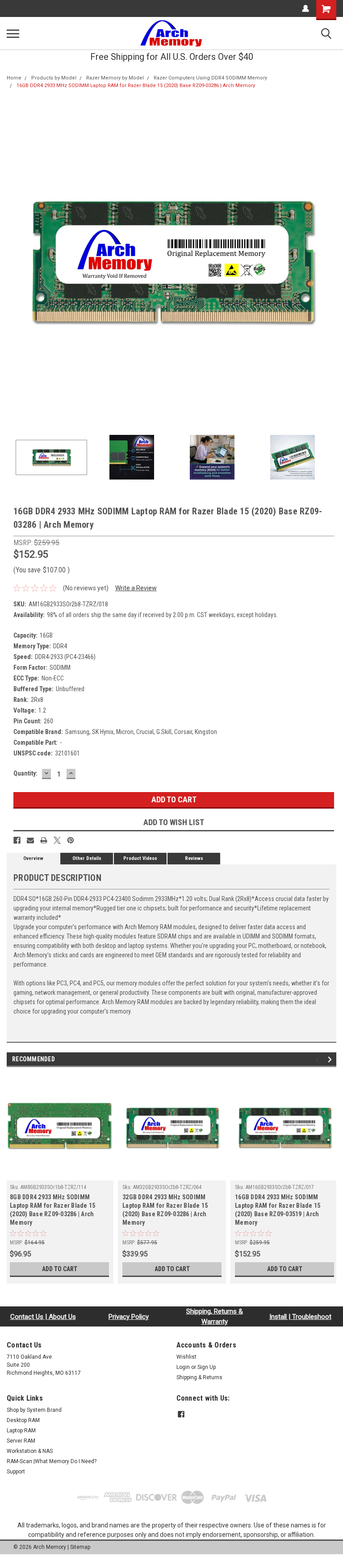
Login (183, 1367)
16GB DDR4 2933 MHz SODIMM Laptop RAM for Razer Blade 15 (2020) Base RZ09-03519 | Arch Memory (277, 1209)
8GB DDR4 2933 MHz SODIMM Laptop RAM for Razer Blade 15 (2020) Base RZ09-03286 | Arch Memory (52, 1209)
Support (16, 1471)
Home (14, 78)
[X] (57, 840)
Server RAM (21, 1441)
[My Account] (305, 8)
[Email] (30, 840)
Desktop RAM (23, 1420)
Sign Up (206, 1367)
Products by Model (53, 78)
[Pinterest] (70, 840)
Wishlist (186, 1357)
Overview (33, 858)
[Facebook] (17, 840)
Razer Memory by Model (115, 78)
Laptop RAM (21, 1430)
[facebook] (181, 1414)
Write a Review (136, 588)
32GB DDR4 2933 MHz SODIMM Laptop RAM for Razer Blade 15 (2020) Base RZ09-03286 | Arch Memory (165, 1209)
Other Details (86, 858)
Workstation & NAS (30, 1451)
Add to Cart (59, 1268)
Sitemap (80, 1547)
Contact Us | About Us (43, 1317)
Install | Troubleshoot (300, 1317)
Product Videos (140, 858)
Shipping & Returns (199, 1377)
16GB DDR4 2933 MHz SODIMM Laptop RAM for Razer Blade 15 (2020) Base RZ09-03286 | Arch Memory (136, 85)
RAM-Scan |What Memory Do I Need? (51, 1461)
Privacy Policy (129, 1317)
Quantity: (25, 773)
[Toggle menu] (13, 33)
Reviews (194, 858)
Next (329, 260)
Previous (13, 260)
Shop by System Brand (34, 1410)
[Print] (43, 840)
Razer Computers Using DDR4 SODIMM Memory (210, 78)
